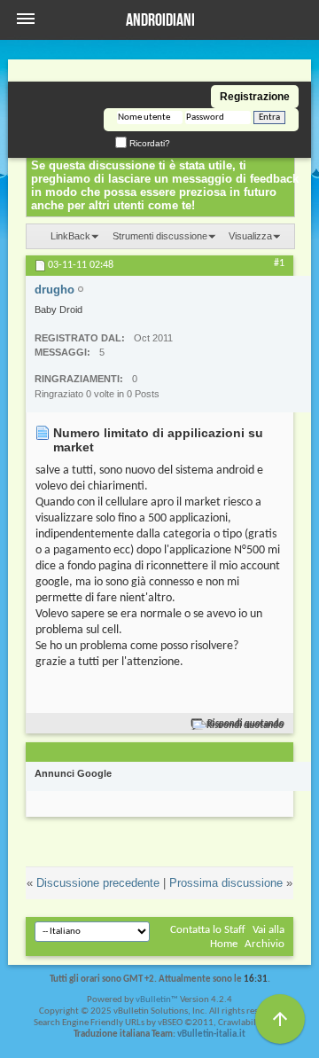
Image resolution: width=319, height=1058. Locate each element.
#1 (279, 263)
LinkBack (70, 236)
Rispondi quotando (245, 724)
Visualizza (250, 236)
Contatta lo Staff (207, 930)
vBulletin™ (157, 1000)
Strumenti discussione (160, 236)
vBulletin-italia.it (211, 1034)
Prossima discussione (226, 883)
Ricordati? (148, 143)
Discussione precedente (98, 883)
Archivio (264, 944)
